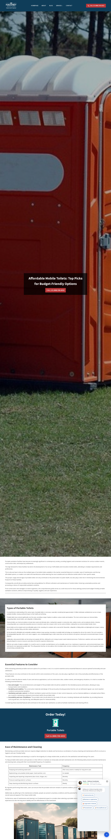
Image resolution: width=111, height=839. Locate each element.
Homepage (34, 5)
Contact (69, 5)
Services (59, 5)
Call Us (55, 736)
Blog (51, 5)
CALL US (55, 290)
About (44, 5)
